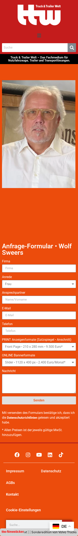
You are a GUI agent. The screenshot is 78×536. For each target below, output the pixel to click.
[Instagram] (28, 455)
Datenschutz (51, 471)
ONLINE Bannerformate (18, 355)
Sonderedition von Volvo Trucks (49, 532)
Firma (6, 261)
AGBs (10, 483)
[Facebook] (17, 455)
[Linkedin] (50, 455)
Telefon (7, 324)
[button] (39, 35)
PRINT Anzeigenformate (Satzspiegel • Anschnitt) (36, 340)
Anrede (7, 277)
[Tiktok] (61, 455)
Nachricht (9, 371)
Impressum (15, 471)
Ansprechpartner (13, 293)
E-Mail (6, 308)
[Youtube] (39, 455)
